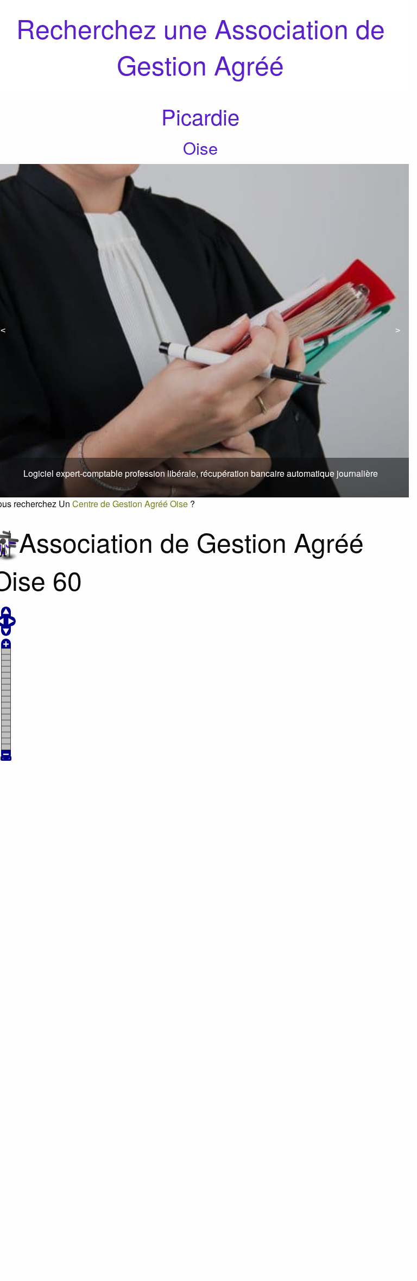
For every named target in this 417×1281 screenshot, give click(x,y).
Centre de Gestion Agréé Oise (130, 503)
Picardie (200, 115)
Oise (200, 147)
